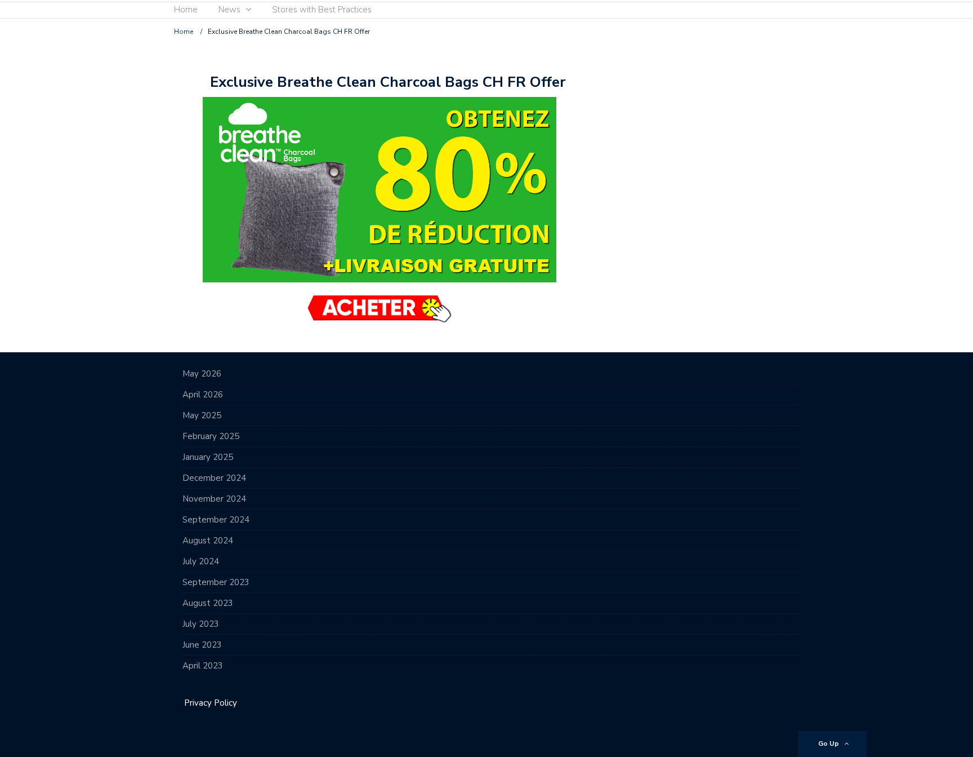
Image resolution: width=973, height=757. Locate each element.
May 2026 (201, 373)
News (229, 9)
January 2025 (207, 457)
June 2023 (202, 644)
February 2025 (210, 436)
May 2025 (201, 415)
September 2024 (215, 519)
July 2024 (200, 561)
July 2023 (200, 624)
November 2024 (214, 498)
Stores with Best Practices (322, 9)
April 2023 (202, 665)
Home (186, 9)
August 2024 (207, 540)
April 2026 (202, 394)
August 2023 (207, 603)
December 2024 (214, 478)
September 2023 (215, 582)
